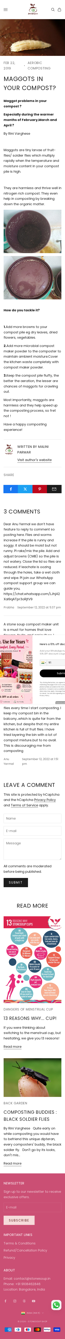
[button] (43, 663)
